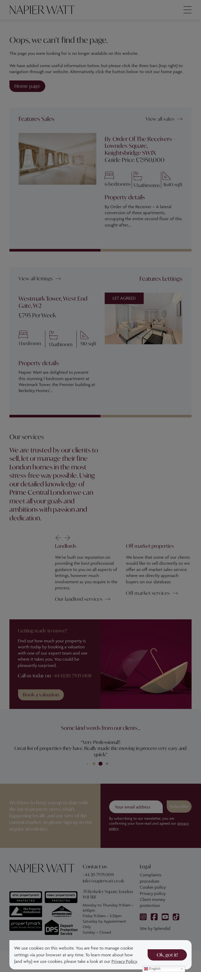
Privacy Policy (124, 961)
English (154, 969)
